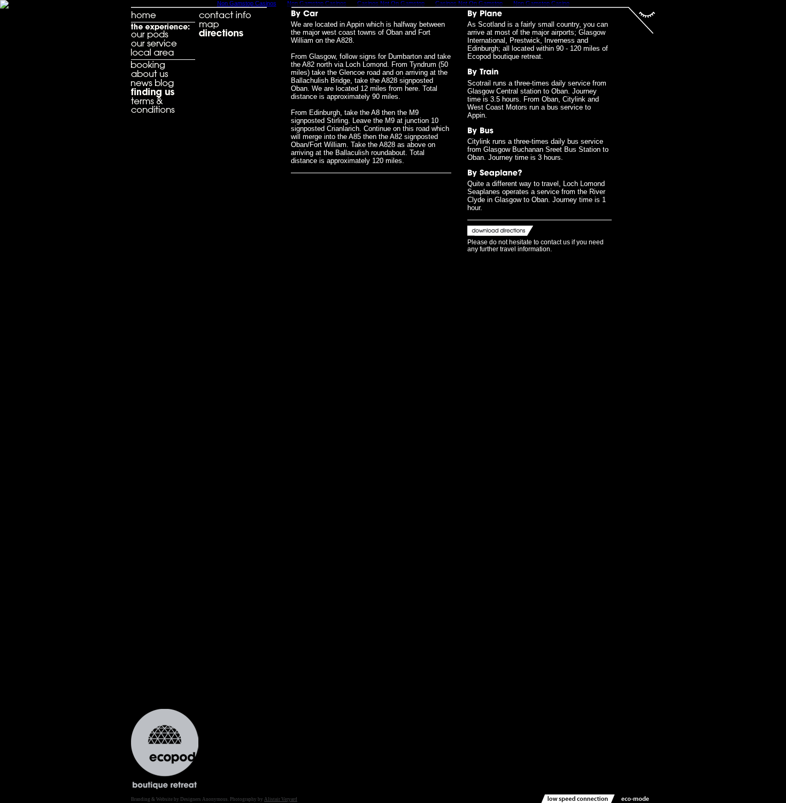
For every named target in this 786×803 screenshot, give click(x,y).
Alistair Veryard (280, 799)
